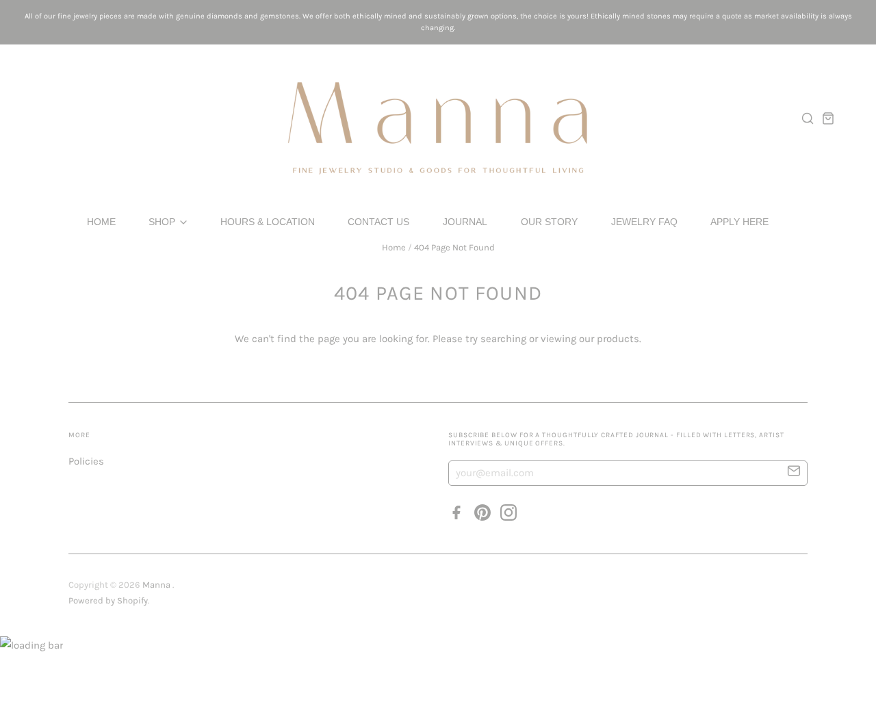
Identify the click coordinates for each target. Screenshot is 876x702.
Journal (465, 221)
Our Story (549, 221)
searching (503, 339)
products (618, 339)
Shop (163, 221)
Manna (157, 585)
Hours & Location (267, 221)
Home (101, 221)
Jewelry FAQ (644, 221)
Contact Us (378, 221)
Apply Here (739, 221)
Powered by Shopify (108, 600)
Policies (86, 461)
